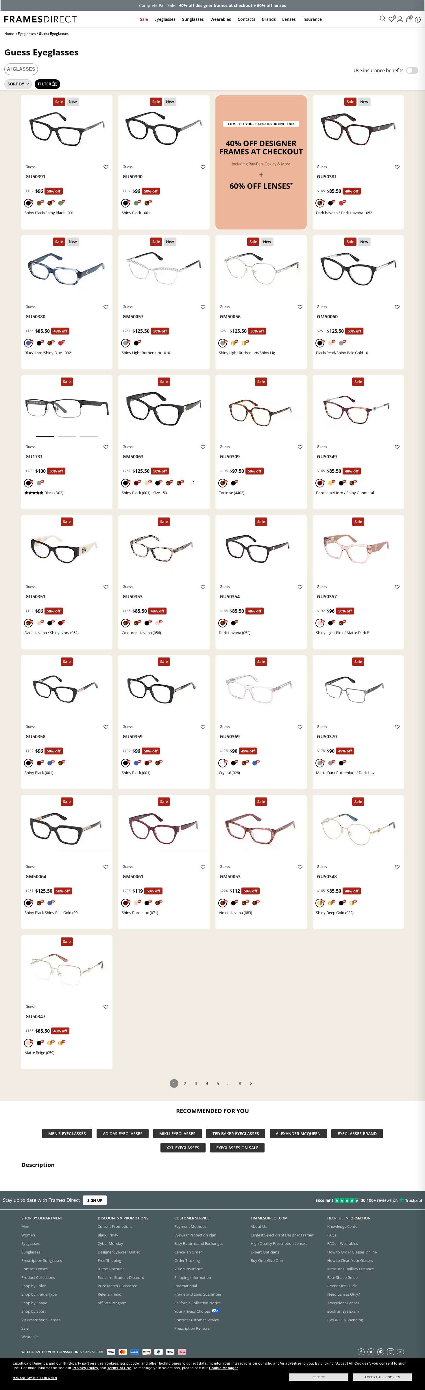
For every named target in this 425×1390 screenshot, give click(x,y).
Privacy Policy (86, 1368)
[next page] (251, 1083)
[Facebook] (361, 1351)
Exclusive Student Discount (121, 1277)
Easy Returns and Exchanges (198, 1243)
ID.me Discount (111, 1268)
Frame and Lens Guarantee (197, 1294)
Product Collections (38, 1277)
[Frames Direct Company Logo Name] (40, 18)
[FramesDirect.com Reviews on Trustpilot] (334, 1200)
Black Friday (108, 1235)
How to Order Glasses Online (352, 1251)
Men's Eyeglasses (67, 1133)
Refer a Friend (109, 1294)
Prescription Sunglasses (41, 1260)
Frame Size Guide (342, 1285)
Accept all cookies (382, 1377)
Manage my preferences (35, 1378)
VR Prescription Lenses (40, 1319)
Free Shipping (109, 1260)
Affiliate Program (112, 1302)
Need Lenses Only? (343, 1294)
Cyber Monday (110, 1243)
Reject (319, 1377)
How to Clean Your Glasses (350, 1260)
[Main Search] (383, 19)
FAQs (331, 1235)
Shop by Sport (33, 1311)
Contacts (246, 19)
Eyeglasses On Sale (237, 1147)
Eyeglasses (164, 19)
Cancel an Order (188, 1251)
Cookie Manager (223, 1368)
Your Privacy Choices (192, 1311)
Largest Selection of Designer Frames (282, 1235)
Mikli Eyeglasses (177, 1133)
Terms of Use (119, 1368)
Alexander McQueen (298, 1133)
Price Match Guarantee (117, 1285)
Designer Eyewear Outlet (119, 1251)
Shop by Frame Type (39, 1294)
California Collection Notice (197, 1302)
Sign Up (94, 1200)
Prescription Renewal (192, 1328)
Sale (144, 19)
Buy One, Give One (267, 1260)
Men (25, 1226)
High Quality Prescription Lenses (278, 1243)
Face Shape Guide (342, 1277)
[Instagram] (390, 1351)
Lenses (289, 19)
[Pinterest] (380, 1351)
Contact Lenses (34, 1268)
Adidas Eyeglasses (123, 1133)
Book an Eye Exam (343, 1311)
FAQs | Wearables (342, 1243)
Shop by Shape (34, 1302)
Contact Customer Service (196, 1319)
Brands (269, 19)
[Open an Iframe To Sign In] (400, 19)
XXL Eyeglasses (183, 1147)
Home (9, 33)
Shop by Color (33, 1285)
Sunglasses (193, 19)
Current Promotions (115, 1226)
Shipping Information (192, 1277)
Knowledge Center (343, 1226)
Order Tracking (187, 1260)
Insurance (312, 19)
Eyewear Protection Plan (195, 1235)
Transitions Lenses (343, 1302)
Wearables (220, 19)
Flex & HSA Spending (345, 1319)
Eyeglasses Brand (357, 1133)
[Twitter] (370, 1351)
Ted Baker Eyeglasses (235, 1133)
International (185, 1285)
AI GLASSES (21, 69)
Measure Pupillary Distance (350, 1268)
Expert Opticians (265, 1251)
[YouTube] (400, 1351)
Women (28, 1235)
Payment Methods (190, 1226)
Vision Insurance (188, 1268)
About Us (259, 1226)
